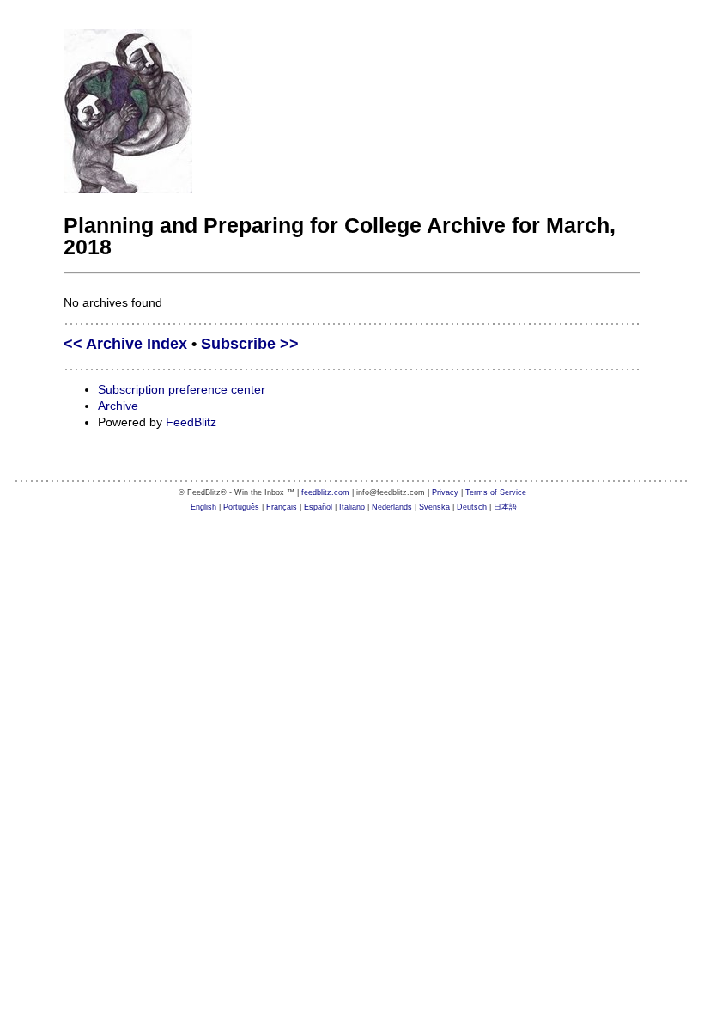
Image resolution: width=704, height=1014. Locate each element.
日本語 (505, 507)
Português (241, 507)
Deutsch (472, 507)
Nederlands (392, 507)
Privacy (445, 492)
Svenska (434, 507)
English (203, 507)
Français (281, 507)
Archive (118, 405)
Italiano (352, 507)
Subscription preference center (181, 389)
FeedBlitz (191, 422)
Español (318, 507)
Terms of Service (495, 492)
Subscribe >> (250, 343)
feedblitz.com (325, 492)
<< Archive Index (125, 343)
